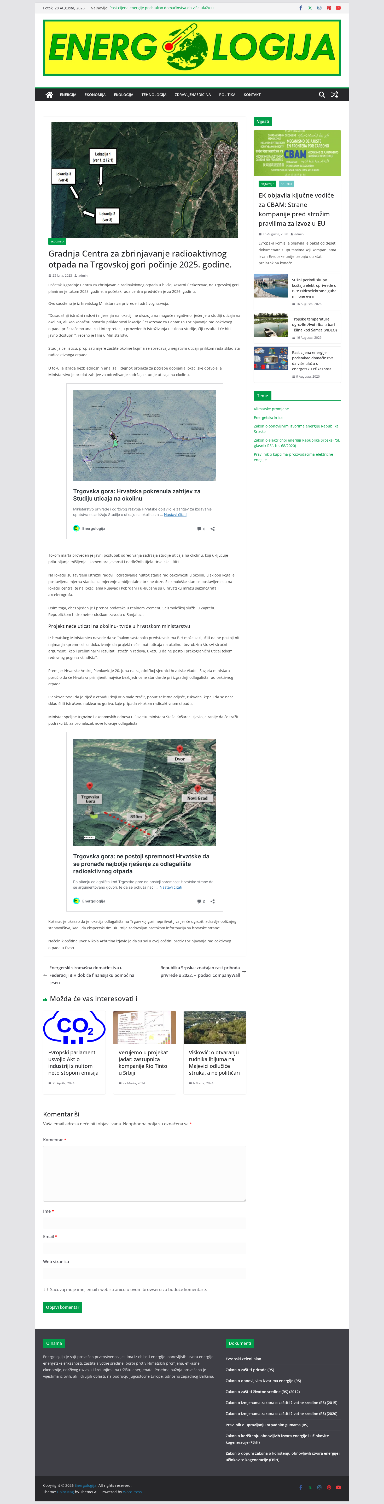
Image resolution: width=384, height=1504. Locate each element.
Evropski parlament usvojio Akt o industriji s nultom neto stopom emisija (73, 1062)
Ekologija (123, 94)
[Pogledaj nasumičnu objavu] (334, 94)
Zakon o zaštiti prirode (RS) (250, 1369)
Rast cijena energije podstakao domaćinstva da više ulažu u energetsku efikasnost (313, 360)
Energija (68, 94)
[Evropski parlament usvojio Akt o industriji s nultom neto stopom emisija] (74, 1015)
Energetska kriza (268, 417)
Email (50, 1236)
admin (83, 275)
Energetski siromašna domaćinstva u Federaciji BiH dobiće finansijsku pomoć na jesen (91, 975)
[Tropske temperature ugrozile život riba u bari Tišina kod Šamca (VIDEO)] (271, 328)
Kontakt (252, 94)
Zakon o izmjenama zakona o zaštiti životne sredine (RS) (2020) (281, 1413)
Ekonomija (95, 94)
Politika (227, 94)
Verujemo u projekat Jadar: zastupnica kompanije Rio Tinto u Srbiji (143, 1062)
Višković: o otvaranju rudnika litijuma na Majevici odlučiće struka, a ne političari (214, 1062)
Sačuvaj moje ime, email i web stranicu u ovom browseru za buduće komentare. (128, 1289)
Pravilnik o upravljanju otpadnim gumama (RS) (267, 1424)
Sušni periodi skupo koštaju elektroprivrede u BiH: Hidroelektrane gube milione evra (314, 288)
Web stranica (56, 1261)
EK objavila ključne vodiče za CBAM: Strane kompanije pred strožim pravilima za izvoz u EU (296, 209)
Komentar (54, 1140)
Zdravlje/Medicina (193, 94)
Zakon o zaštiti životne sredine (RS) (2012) (263, 1391)
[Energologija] (49, 94)
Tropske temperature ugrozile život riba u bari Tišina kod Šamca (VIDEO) (314, 324)
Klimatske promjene (271, 408)
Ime (48, 1211)
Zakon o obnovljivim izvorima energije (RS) (263, 1380)
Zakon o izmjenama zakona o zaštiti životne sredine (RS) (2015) (281, 1402)
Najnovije (267, 184)
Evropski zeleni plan (243, 1358)
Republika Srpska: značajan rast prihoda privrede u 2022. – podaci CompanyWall (200, 971)
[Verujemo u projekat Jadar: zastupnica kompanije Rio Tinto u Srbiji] (144, 1015)
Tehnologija (154, 94)
